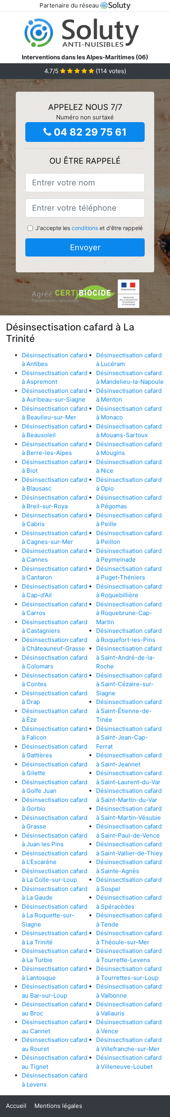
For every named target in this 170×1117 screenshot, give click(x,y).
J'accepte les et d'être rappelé (89, 228)
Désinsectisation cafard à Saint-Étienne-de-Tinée (129, 710)
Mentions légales (58, 1105)
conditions (85, 228)
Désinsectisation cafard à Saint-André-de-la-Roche (129, 657)
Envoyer (85, 247)
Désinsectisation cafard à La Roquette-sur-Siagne (54, 915)
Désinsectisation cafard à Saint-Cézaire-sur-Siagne (129, 684)
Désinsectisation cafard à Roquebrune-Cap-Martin (129, 613)
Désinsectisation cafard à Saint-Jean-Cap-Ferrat (129, 737)
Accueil (16, 1105)
